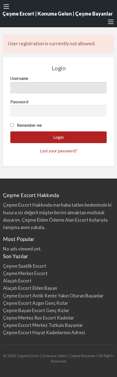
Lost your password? (58, 150)
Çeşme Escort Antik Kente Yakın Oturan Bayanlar (53, 295)
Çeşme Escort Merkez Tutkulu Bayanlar (43, 325)
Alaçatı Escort (17, 280)
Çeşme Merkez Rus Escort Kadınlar (38, 318)
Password (19, 101)
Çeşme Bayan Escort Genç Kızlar (36, 310)
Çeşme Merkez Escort (25, 273)
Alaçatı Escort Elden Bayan (30, 288)
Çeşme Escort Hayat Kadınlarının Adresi (44, 332)
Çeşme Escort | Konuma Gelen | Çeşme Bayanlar (57, 14)
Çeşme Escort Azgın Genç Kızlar (35, 303)
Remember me (29, 125)
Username (19, 78)
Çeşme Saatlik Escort (24, 266)
